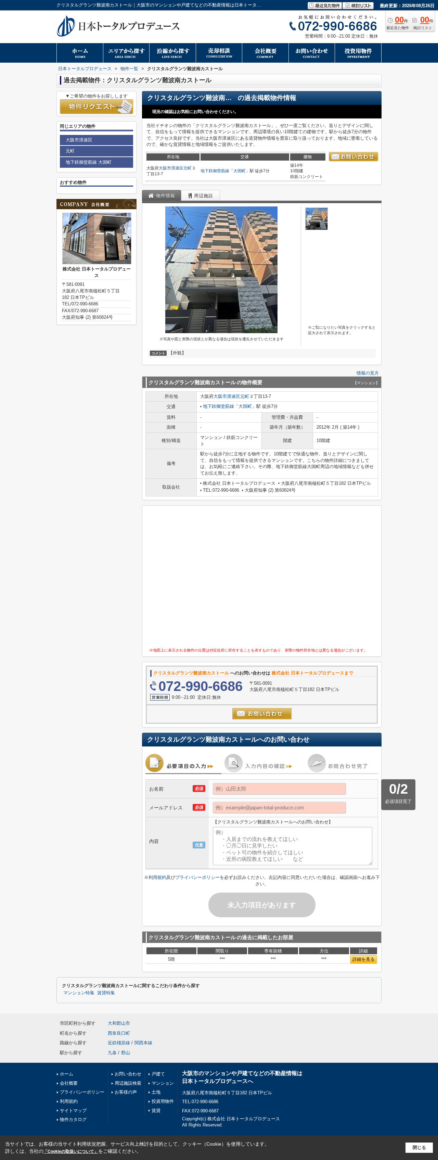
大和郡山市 (119, 1023)
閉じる (419, 1147)
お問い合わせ (128, 1073)
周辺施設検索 (128, 1083)
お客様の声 (126, 1092)
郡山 (125, 1052)
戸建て (158, 1073)
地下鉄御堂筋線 (215, 170)
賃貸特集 (106, 993)
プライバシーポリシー (197, 877)
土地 (156, 1092)
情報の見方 (368, 373)
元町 (187, 168)
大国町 (239, 170)
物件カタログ (73, 1119)
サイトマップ (73, 1110)
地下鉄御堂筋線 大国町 (89, 162)
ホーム (66, 1073)
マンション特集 (78, 993)
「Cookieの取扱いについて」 (70, 1151)
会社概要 (69, 1083)
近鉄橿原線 (119, 1042)
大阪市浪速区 (171, 168)
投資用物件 (163, 1101)
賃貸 (156, 1110)
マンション (163, 1083)
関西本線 (143, 1042)
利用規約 (157, 877)
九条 (112, 1052)
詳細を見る (363, 959)
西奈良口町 (119, 1033)
